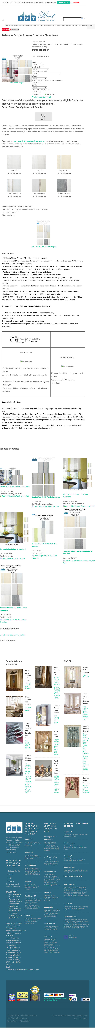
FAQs (9, 878)
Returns (10, 874)
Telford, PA (48, 936)
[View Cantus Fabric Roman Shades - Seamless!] (79, 506)
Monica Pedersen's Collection (87, 669)
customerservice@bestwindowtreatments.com (29, 141)
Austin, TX (29, 852)
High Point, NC (69, 884)
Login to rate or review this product (12, 635)
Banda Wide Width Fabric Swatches (46, 497)
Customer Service (14, 871)
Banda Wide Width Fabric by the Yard (14, 487)
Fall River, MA (69, 843)
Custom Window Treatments (29, 758)
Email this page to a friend (41, 97)
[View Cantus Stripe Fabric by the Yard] (12, 559)
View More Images (17, 83)
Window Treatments (11, 25)
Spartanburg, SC (70, 917)
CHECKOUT (64, 2)
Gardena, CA (69, 856)
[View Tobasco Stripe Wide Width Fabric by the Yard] (79, 562)
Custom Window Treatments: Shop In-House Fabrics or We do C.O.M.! (36, 25)
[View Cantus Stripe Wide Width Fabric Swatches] (47, 557)
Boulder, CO (29, 881)
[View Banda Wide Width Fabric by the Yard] (14, 496)
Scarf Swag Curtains (57, 734)
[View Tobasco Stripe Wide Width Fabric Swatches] (16, 621)
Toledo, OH (68, 831)
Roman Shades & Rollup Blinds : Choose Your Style (70, 25)
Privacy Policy (25, 1021)
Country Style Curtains (86, 780)
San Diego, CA (30, 896)
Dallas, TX (29, 839)
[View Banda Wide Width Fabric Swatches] (45, 506)
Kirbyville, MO (69, 867)
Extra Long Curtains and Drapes (28, 675)
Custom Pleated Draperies (86, 728)
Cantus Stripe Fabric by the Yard (13, 549)
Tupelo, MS (68, 904)
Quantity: (35, 94)
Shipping (11, 881)
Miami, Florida (30, 865)
